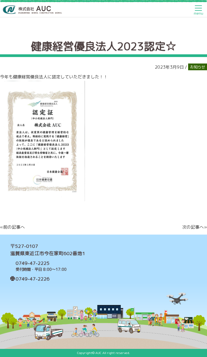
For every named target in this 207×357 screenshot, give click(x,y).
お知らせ (197, 67)
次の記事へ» (194, 227)
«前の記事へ (12, 227)
